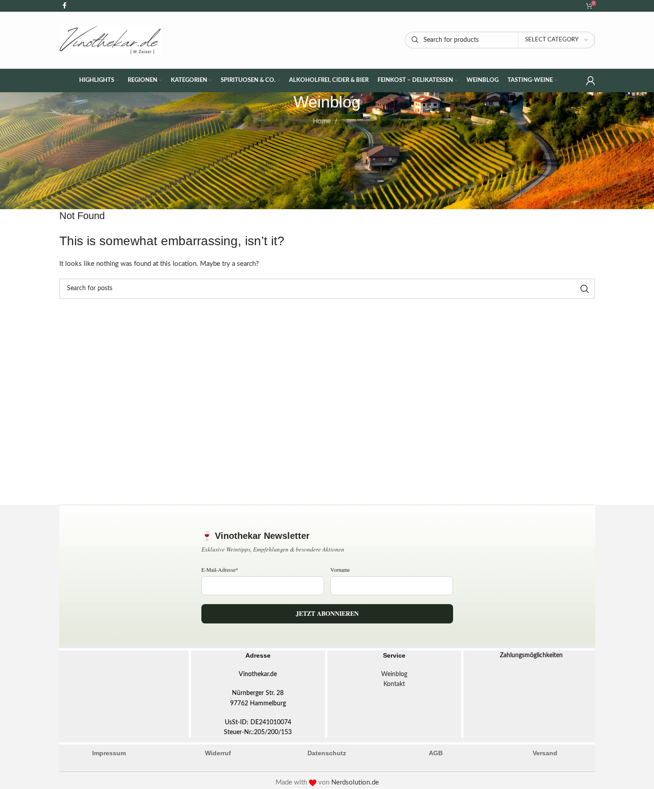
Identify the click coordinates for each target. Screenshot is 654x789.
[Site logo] (110, 39)
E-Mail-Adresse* (219, 569)
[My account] (591, 81)
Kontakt (394, 684)
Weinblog (394, 674)
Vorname (340, 569)
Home (322, 121)
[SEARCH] (584, 288)
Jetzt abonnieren (327, 613)
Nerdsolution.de (355, 782)
